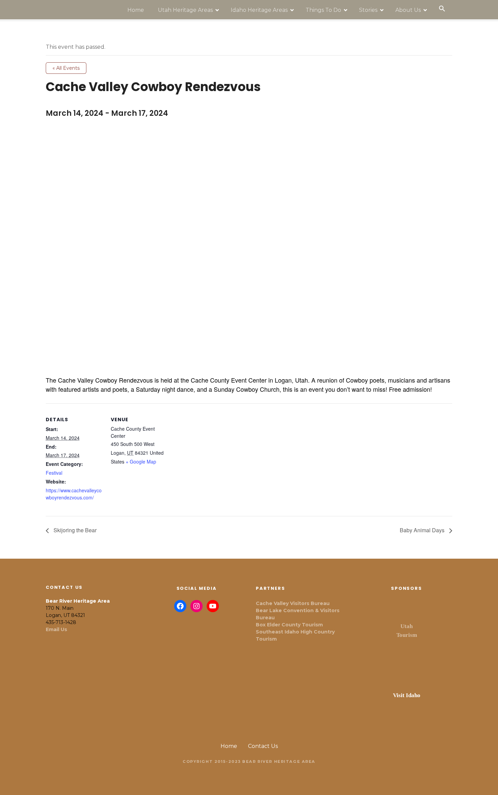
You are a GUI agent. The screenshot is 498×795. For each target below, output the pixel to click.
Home (135, 10)
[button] (442, 9)
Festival (54, 472)
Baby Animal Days (423, 530)
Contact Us (263, 746)
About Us (408, 10)
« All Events (66, 68)
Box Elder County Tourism (289, 625)
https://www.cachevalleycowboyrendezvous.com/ (74, 494)
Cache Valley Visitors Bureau (293, 603)
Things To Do (323, 10)
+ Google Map (141, 461)
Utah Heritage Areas (185, 10)
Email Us (56, 629)
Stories (368, 10)
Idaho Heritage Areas (259, 10)
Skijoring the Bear (74, 530)
